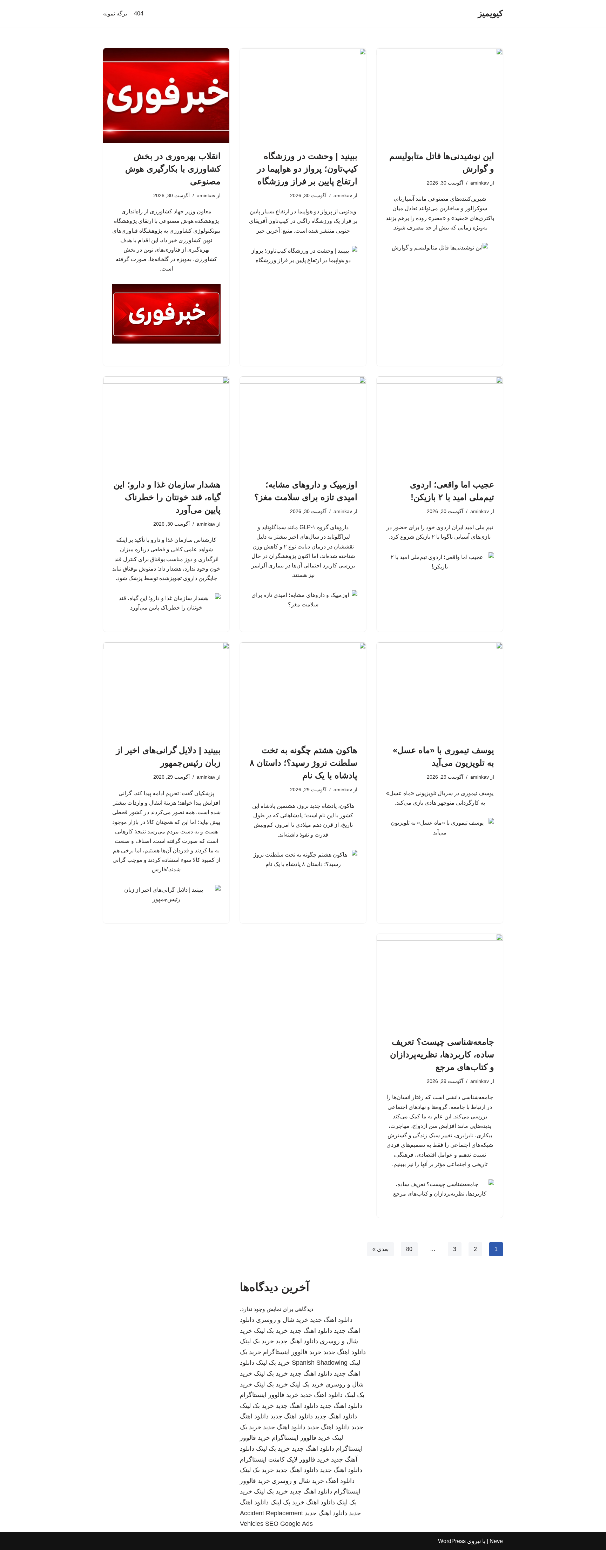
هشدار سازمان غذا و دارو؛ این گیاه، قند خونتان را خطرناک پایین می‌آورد (167, 497)
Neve (496, 1541)
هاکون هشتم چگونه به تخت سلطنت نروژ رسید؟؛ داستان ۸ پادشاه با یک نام (303, 762)
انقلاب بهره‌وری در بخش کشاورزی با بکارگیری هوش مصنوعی (173, 168)
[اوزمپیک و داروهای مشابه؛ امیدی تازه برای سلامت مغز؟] (303, 424)
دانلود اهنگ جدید (331, 1319)
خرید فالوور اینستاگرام (292, 1352)
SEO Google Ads (289, 1523)
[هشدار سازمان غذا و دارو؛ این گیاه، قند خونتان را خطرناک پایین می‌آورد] (166, 424)
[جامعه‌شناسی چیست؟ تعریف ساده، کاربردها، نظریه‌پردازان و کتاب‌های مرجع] (440, 981)
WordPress (452, 1541)
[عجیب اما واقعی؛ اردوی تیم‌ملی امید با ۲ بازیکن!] (440, 424)
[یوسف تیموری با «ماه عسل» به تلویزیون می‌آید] (440, 689)
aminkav (479, 183)
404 (138, 13)
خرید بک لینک (271, 1330)
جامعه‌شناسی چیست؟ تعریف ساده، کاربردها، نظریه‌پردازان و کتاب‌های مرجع (442, 1054)
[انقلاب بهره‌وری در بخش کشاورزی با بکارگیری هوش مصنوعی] (166, 95)
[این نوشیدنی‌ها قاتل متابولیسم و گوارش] (440, 95)
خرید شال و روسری (282, 1319)
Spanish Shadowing (320, 1362)
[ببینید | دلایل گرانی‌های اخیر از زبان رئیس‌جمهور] (166, 689)
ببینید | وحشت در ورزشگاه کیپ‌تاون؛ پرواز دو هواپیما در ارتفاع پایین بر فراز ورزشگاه (307, 168)
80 (409, 1249)
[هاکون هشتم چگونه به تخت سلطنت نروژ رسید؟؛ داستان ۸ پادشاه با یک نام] (303, 689)
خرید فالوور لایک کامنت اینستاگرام (284, 1459)
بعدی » (380, 1249)
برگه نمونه (115, 13)
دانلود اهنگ (340, 1480)
